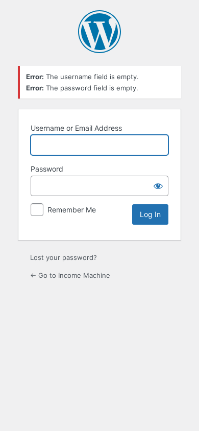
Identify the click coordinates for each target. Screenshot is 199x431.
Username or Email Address (76, 128)
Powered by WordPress (99, 31)
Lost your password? (63, 257)
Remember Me (71, 209)
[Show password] (158, 186)
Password (47, 168)
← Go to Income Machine (70, 275)
